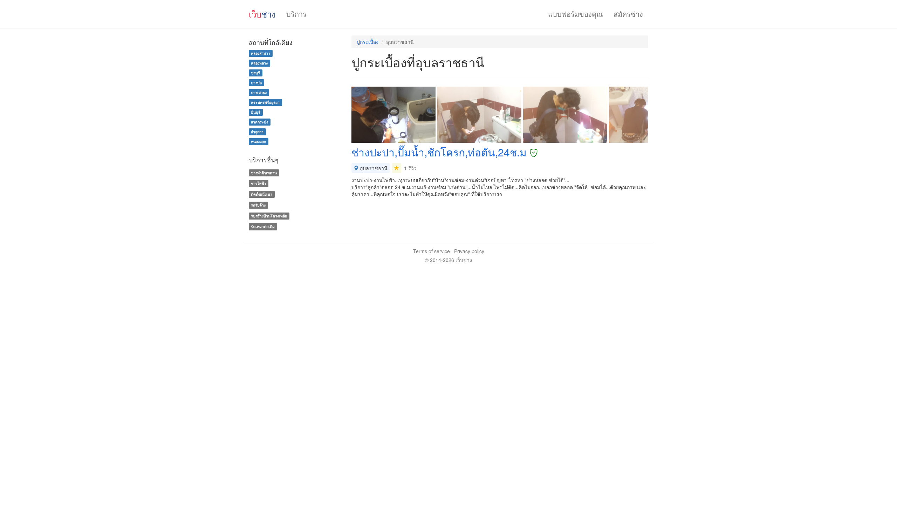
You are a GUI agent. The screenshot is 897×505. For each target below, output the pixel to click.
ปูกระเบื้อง (367, 41)
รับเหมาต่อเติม (263, 226)
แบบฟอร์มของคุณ (575, 14)
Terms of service (431, 251)
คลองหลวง (259, 63)
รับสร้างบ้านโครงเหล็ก (269, 215)
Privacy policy (469, 251)
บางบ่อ (256, 82)
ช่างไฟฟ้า (258, 183)
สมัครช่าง (628, 14)
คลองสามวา (260, 53)
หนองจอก (258, 141)
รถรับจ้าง (258, 205)
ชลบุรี (255, 72)
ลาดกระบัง (259, 121)
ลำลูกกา (257, 131)
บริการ (296, 14)
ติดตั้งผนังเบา (261, 194)
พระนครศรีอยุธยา (265, 102)
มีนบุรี (255, 112)
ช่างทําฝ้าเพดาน (264, 172)
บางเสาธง (259, 92)
